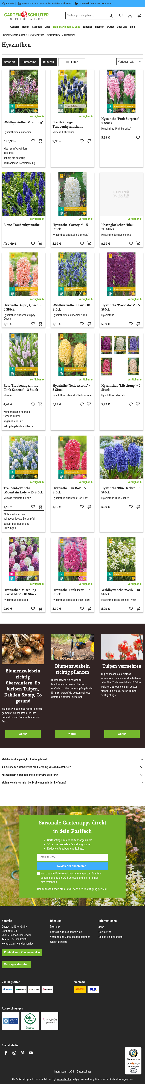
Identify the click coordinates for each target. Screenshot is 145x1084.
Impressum (60, 1071)
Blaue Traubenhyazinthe (22, 225)
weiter (23, 733)
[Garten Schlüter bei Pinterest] (22, 1053)
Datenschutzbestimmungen (70, 873)
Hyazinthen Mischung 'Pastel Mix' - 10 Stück (20, 592)
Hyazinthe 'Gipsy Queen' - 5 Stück (23, 307)
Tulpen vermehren (121, 666)
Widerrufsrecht (58, 941)
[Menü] (139, 1049)
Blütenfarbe (29, 62)
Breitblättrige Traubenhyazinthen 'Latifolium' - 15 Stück (69, 124)
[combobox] (86, 15)
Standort (9, 62)
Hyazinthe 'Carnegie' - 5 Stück (70, 227)
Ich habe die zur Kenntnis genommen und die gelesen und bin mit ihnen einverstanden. (71, 878)
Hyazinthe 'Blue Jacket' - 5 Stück (120, 490)
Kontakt (10, 3)
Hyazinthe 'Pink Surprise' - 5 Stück (121, 121)
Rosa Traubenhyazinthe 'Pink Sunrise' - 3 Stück (21, 387)
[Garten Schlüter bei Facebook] (6, 1053)
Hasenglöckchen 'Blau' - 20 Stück (119, 227)
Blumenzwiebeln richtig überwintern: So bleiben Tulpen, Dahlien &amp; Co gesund (23, 686)
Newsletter (104, 932)
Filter (74, 62)
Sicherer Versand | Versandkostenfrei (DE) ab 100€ (46, 3)
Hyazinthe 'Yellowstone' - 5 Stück (71, 387)
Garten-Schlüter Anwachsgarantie (95, 3)
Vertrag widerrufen (16, 964)
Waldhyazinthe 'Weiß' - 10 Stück (120, 592)
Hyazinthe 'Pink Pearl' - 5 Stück (71, 592)
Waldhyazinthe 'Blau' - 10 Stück (71, 307)
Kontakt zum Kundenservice (18, 943)
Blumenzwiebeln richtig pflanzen (72, 669)
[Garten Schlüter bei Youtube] (31, 1053)
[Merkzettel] (121, 15)
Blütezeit (48, 62)
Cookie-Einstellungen (110, 937)
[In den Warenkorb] (40, 140)
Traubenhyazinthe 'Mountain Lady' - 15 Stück (23, 490)
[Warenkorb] (138, 15)
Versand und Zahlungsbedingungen (70, 937)
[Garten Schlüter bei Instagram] (14, 1053)
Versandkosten (64, 1079)
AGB (65, 877)
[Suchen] (111, 15)
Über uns (55, 927)
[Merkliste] (33, 140)
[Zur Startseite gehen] (26, 15)
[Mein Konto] (130, 15)
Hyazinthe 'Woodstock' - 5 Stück (120, 307)
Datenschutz (84, 1071)
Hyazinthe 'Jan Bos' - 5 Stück (69, 490)
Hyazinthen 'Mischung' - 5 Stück (120, 387)
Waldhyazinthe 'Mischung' (23, 122)
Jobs (101, 927)
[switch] (133, 1070)
